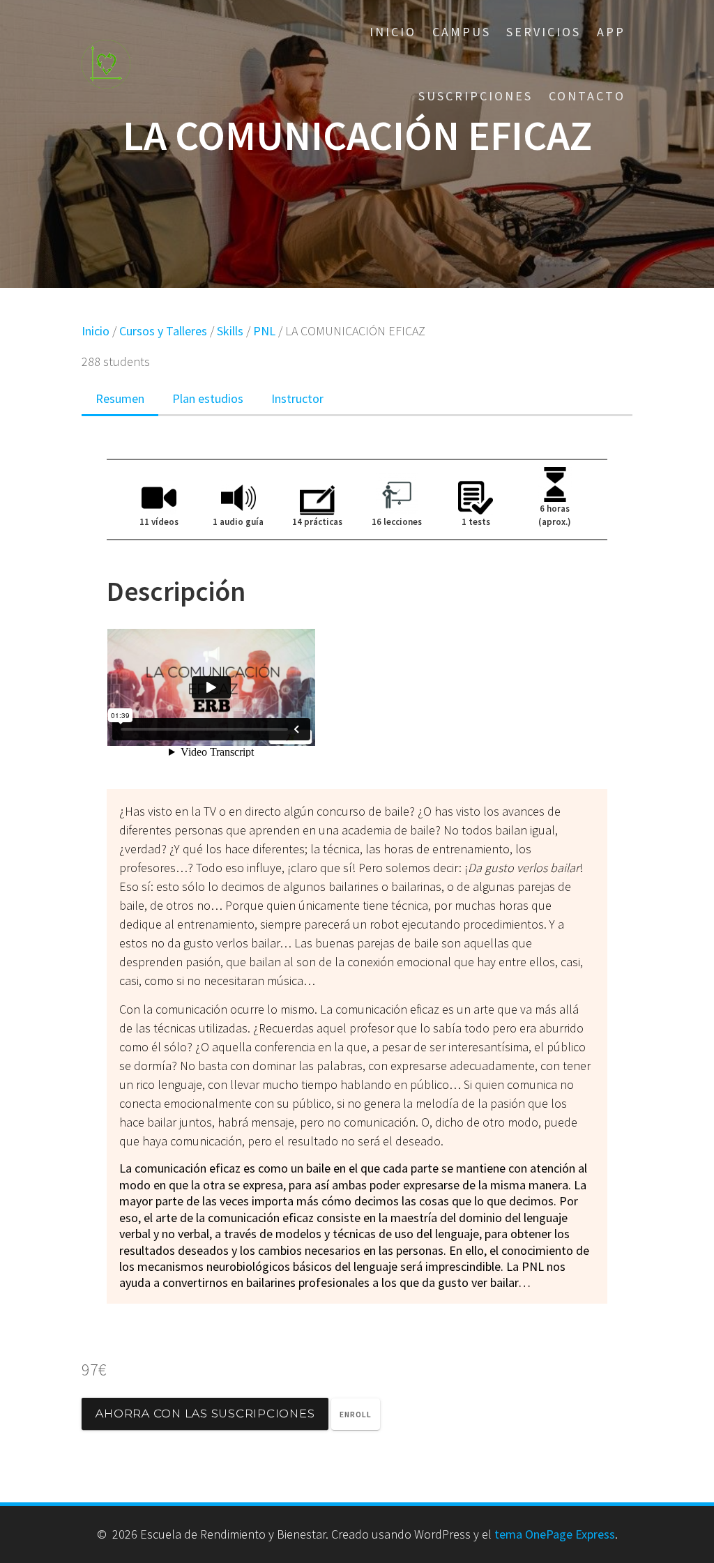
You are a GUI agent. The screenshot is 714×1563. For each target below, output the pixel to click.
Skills (230, 331)
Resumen (120, 398)
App (611, 32)
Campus (461, 32)
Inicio (393, 32)
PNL (264, 331)
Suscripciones (475, 96)
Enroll (356, 1414)
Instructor (297, 398)
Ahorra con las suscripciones (205, 1413)
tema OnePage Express (554, 1534)
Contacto (587, 96)
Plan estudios (207, 398)
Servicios (543, 32)
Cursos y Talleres (163, 331)
